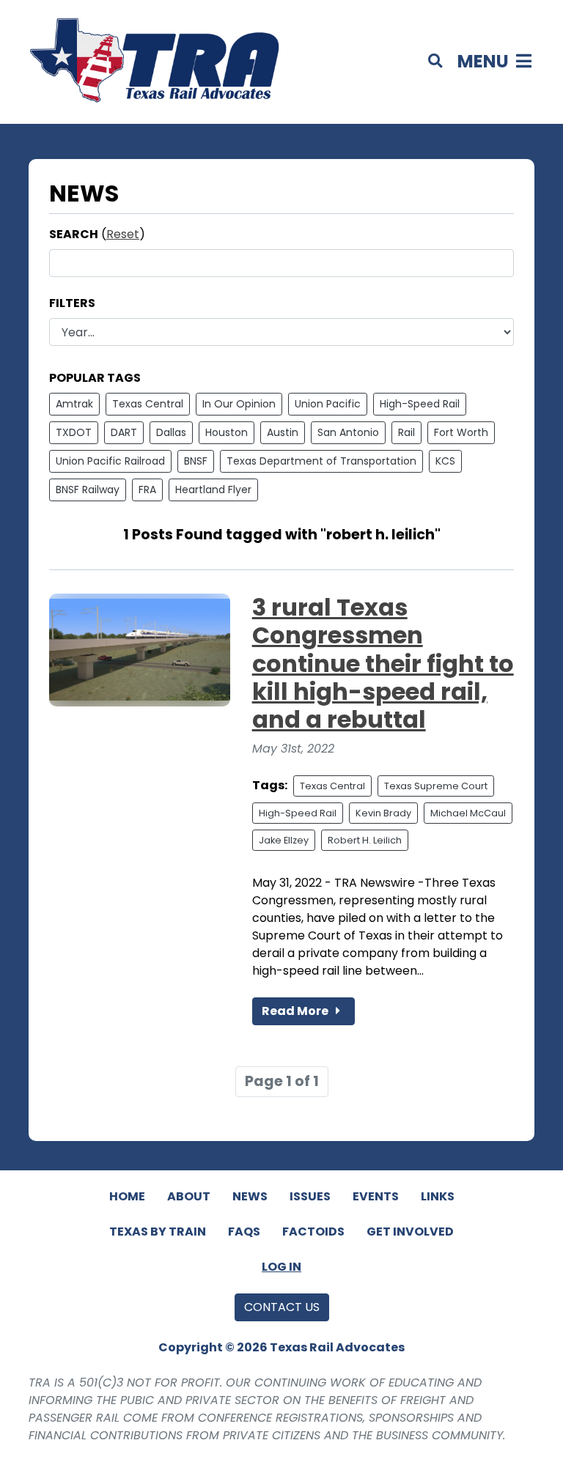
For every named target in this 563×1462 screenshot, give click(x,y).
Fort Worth (461, 432)
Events (376, 1196)
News (250, 1196)
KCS (445, 461)
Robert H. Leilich (365, 840)
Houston (226, 432)
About (188, 1196)
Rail (406, 432)
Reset (122, 234)
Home (127, 1196)
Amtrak (74, 403)
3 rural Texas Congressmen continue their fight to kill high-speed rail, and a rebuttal (383, 663)
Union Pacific (328, 403)
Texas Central (147, 403)
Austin (282, 432)
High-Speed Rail (420, 403)
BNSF (195, 461)
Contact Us (282, 1307)
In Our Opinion (239, 403)
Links (438, 1196)
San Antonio (348, 432)
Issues (310, 1196)
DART (124, 432)
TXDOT (74, 432)
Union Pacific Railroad (110, 461)
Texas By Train (157, 1231)
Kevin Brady (383, 813)
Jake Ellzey (284, 840)
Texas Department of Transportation (321, 461)
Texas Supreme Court (435, 786)
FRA (147, 489)
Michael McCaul (468, 813)
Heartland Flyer (213, 489)
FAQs (244, 1231)
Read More (296, 1011)
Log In (281, 1266)
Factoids (313, 1231)
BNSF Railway (87, 489)
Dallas (171, 432)
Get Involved (410, 1231)
